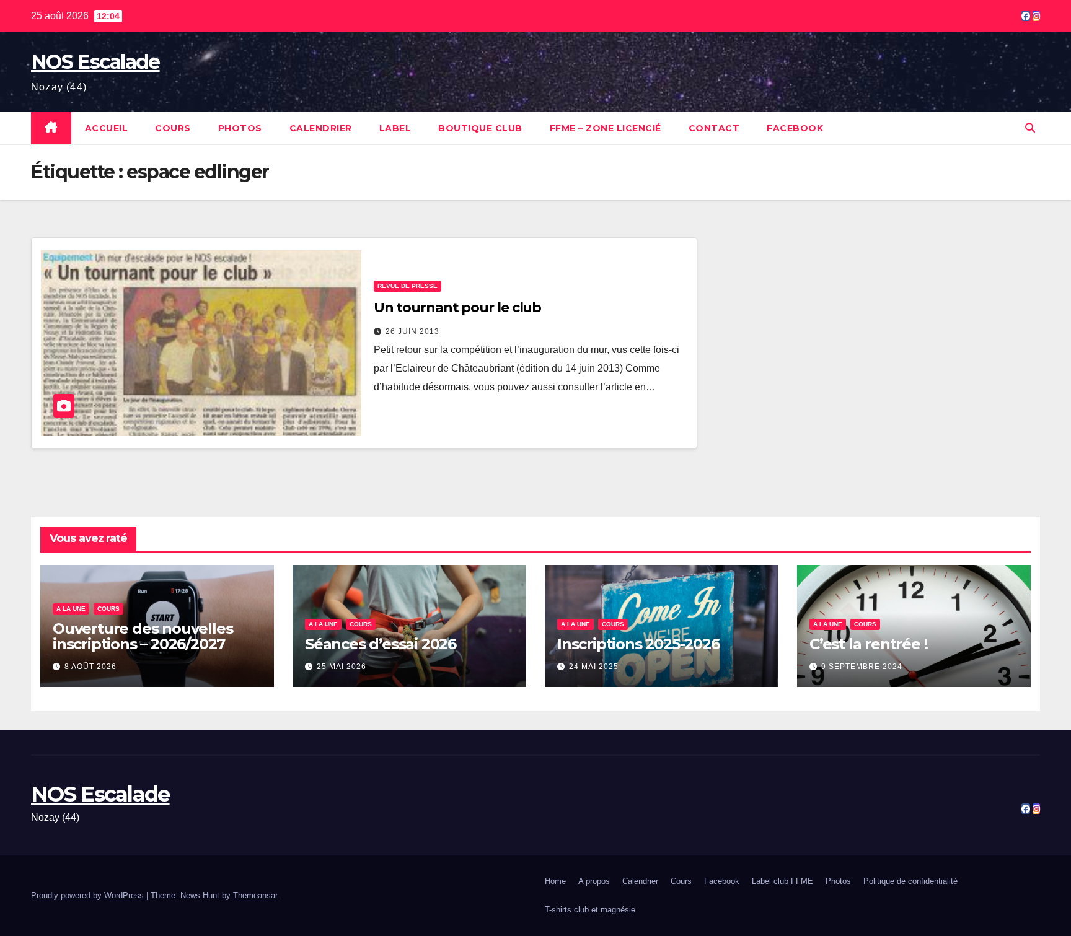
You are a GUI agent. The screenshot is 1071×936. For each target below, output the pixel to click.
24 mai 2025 (594, 666)
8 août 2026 (90, 666)
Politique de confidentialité (910, 881)
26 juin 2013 (412, 331)
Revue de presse (407, 285)
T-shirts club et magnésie (590, 909)
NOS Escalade (95, 62)
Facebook (795, 128)
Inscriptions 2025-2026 (638, 644)
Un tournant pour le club (458, 307)
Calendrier (320, 128)
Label (395, 128)
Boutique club (480, 128)
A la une (71, 608)
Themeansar (255, 895)
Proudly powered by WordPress (88, 895)
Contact (714, 128)
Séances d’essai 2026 (380, 644)
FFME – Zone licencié (605, 128)
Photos (240, 128)
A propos (594, 881)
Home (555, 881)
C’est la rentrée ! (868, 644)
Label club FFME (782, 881)
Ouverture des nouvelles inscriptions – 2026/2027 (142, 636)
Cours (173, 128)
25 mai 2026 (341, 666)
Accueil (106, 128)
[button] (1030, 128)
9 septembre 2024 (861, 666)
